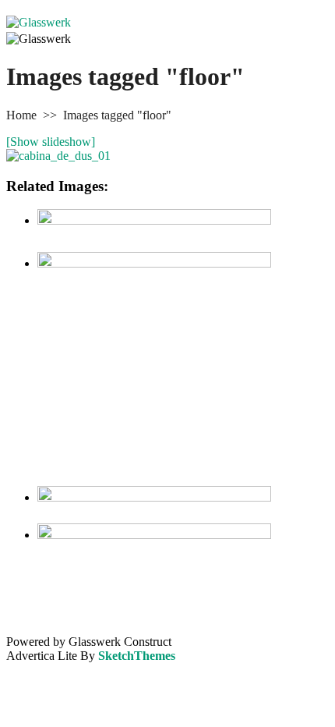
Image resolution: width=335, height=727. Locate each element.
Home (21, 115)
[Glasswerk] (38, 22)
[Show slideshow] (50, 141)
